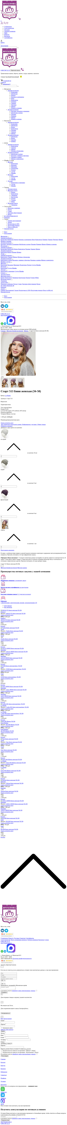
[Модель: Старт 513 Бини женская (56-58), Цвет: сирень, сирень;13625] (12, 387)
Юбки (13, 201)
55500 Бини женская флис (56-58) (16, 669)
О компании (4, 938)
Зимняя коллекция (13, 90)
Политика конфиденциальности (22, 958)
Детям (2, 254)
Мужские (10, 174)
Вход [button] (5, 232)
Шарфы (13, 173)
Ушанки (13, 103)
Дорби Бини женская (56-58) (14, 631)
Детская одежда (12, 189)
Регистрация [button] (8, 233)
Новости (6, 34)
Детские (10, 181)
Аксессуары (4, 282)
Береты (13, 95)
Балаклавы (14, 92)
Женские (10, 162)
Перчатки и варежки (14, 208)
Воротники (14, 163)
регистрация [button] (4, 45)
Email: (3, 1037)
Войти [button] (3, 42)
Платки (13, 170)
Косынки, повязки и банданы (20, 155)
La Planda (8, 395)
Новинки (7, 217)
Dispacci (3, 612)
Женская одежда (12, 190)
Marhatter (3, 650)
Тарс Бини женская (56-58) (14, 742)
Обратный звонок (15, 70)
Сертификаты (8, 37)
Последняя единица (13, 225)
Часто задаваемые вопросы (19, 940)
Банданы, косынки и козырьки (20, 111)
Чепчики (13, 105)
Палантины (14, 168)
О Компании (8, 26)
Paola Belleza (4, 723)
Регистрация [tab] (8, 1018)
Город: (3, 1042)
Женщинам (4, 236)
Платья (13, 198)
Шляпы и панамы (16, 108)
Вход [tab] (2, 1018)
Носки (10, 214)
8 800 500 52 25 (5, 70)
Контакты (7, 36)
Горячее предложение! (14, 220)
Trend (2, 629)
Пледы (10, 209)
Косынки (14, 165)
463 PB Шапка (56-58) (12, 724)
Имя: (3, 1035)
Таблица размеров (32, 940)
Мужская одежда (13, 203)
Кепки (13, 127)
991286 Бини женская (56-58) (14, 821)
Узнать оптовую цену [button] (7, 423)
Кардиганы (14, 197)
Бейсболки (14, 94)
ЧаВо (5, 33)
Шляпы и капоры (16, 119)
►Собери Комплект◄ (11, 216)
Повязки (13, 101)
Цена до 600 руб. (13, 227)
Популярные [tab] (8, 605)
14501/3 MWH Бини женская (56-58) (17, 804)
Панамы (13, 114)
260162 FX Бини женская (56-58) (15, 613)
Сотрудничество (9, 28)
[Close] (2, 566)
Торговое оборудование (15, 213)
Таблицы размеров (9, 31)
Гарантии (22, 938)
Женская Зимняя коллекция (9, 567)
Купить (3, 626)
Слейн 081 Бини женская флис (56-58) (17, 707)
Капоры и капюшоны (17, 97)
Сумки (10, 211)
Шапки (13, 106)
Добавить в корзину (7, 426)
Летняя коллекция (13, 109)
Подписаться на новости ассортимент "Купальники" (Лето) (20, 1052)
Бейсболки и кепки (17, 113)
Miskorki (3, 781)
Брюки (13, 192)
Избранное (6, 84)
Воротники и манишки (18, 182)
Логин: (3, 1033)
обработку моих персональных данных (23, 990)
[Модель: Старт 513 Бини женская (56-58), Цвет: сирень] (4, 387)
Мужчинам (4, 246)
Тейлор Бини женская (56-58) (14, 783)
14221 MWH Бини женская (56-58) (16, 689)
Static (2, 667)
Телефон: (4, 1039)
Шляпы (13, 141)
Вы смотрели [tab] (8, 607)
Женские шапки (22, 567)
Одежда (3, 273)
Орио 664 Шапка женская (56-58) (16, 762)
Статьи (47, 940)
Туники (13, 200)
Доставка (7, 30)
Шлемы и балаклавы (17, 151)
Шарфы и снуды (5, 262)
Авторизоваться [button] (5, 1013)
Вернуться (4, 401)
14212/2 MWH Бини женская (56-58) (17, 651)
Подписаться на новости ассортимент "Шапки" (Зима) (19, 1050)
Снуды (13, 171)
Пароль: (3, 1045)
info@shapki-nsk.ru (6, 315)
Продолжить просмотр (7, 550)
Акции (10, 222)
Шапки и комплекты (17, 159)
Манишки (14, 167)
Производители (9, 228)
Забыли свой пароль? (7, 1029)
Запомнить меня (7, 1028)
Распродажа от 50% (13, 224)
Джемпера (14, 195)
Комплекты (14, 100)
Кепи (12, 98)
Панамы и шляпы (16, 157)
